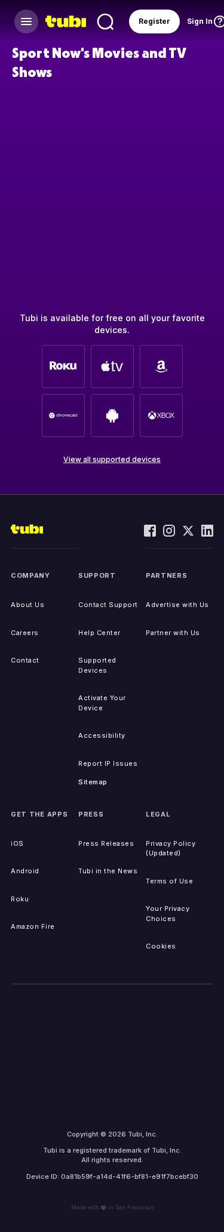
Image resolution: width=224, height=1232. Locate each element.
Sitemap (93, 782)
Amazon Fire (33, 926)
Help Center (99, 633)
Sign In (200, 21)
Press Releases (106, 843)
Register (154, 21)
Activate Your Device (102, 703)
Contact (25, 660)
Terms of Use (169, 881)
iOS (17, 843)
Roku (20, 899)
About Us (27, 604)
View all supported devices (112, 459)
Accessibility (101, 735)
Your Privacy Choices (167, 913)
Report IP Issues (107, 763)
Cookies (161, 946)
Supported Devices (97, 665)
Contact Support (108, 604)
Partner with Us (173, 633)
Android (25, 871)
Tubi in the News (107, 871)
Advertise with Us (177, 604)
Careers (25, 633)
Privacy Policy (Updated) (170, 848)
